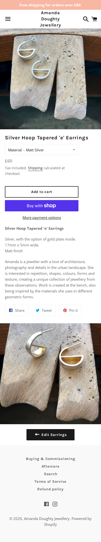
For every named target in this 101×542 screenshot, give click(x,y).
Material (15, 149)
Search (50, 474)
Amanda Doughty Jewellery (50, 19)
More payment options (42, 217)
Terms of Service (50, 481)
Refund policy (50, 489)
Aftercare (51, 466)
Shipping (35, 168)
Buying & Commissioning (50, 459)
